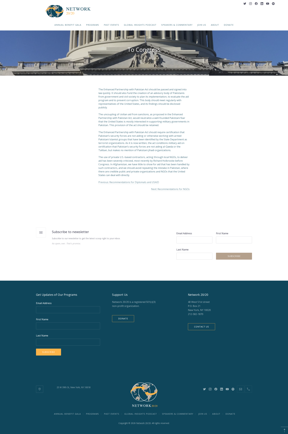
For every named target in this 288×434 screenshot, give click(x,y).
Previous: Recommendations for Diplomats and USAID (128, 182)
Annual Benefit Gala (67, 24)
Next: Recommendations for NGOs (170, 189)
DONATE (229, 24)
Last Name (182, 249)
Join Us (201, 24)
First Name (222, 233)
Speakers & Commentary (176, 24)
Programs (92, 24)
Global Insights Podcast (140, 24)
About (215, 24)
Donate (123, 318)
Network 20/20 (143, 423)
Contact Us (201, 326)
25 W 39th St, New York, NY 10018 (73, 387)
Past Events (111, 24)
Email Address (184, 233)
